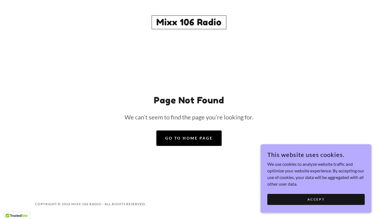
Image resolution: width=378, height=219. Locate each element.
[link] (189, 23)
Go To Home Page (189, 138)
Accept (316, 199)
